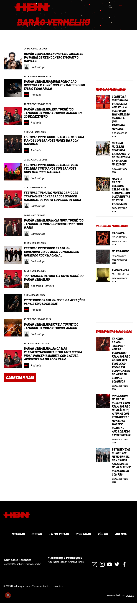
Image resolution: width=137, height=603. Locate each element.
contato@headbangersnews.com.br (22, 564)
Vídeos (103, 534)
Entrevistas (58, 534)
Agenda (120, 534)
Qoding (130, 595)
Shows (37, 534)
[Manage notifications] (8, 595)
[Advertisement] (114, 62)
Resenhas (83, 534)
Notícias (18, 534)
